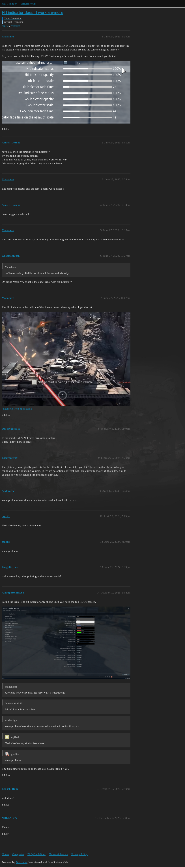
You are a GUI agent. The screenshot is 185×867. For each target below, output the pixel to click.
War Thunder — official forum (19, 3)
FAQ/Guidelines (36, 854)
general (5, 26)
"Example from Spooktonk (17, 408)
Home (5, 854)
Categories (18, 854)
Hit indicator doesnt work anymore (32, 12)
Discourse (21, 862)
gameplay (15, 26)
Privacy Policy (79, 854)
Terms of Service (58, 854)
